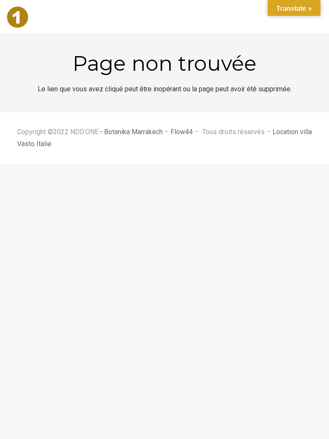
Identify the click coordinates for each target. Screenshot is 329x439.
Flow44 (181, 132)
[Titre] (17, 17)
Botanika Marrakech (133, 132)
